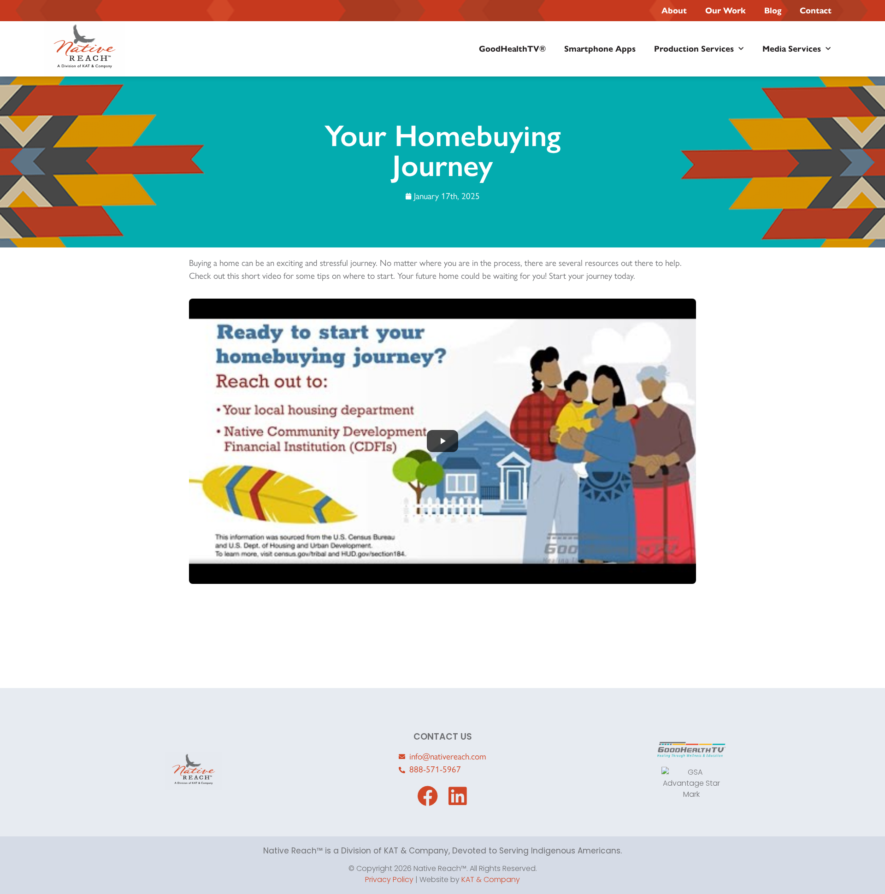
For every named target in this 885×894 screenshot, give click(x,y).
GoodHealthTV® (512, 49)
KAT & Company (490, 879)
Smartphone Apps (600, 49)
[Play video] (442, 441)
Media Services (791, 49)
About (674, 11)
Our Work (725, 11)
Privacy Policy (389, 879)
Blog (772, 11)
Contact (816, 11)
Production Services (694, 49)
